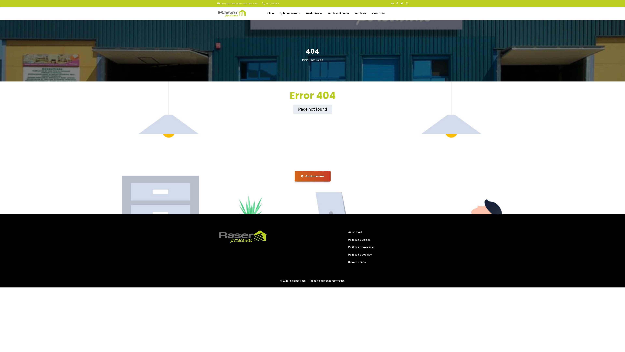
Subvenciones (357, 262)
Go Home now (314, 176)
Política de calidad (359, 239)
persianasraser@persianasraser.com (239, 3)
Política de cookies (360, 254)
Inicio (305, 60)
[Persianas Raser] (232, 13)
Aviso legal (355, 232)
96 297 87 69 (272, 3)
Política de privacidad (361, 247)
